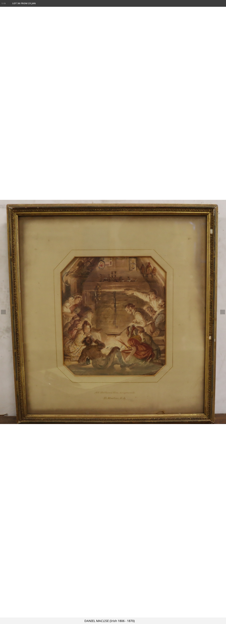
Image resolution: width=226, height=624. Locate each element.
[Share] (215, 3)
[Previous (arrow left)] (5, 312)
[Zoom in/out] (202, 3)
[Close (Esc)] (222, 3)
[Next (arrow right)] (220, 312)
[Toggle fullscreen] (209, 3)
